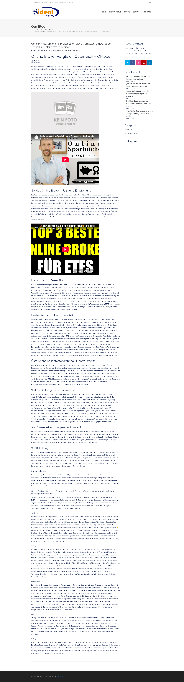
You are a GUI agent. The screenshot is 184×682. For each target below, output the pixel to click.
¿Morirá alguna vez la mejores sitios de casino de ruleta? (138, 85)
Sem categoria (46, 29)
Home (37, 29)
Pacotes (127, 130)
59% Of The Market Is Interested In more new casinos (139, 78)
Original (60, 503)
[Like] (81, 50)
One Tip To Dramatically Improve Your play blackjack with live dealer (139, 113)
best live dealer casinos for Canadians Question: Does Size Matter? (138, 103)
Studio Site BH (61, 676)
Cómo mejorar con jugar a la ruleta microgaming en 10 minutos (137, 93)
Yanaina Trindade (61, 50)
